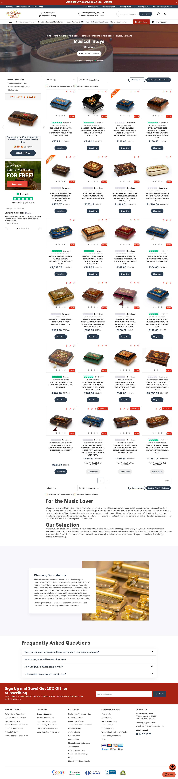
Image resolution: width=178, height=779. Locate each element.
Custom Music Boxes (118, 22)
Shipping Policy (107, 728)
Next (43, 126)
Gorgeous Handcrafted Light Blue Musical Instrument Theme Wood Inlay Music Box (60, 131)
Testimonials (73, 746)
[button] (162, 6)
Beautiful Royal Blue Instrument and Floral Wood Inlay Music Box (157, 258)
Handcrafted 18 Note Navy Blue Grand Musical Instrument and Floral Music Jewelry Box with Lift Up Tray (92, 450)
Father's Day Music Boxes (47, 724)
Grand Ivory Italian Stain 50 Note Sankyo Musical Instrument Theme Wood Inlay (157, 197)
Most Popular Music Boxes (92, 15)
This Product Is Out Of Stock (92, 463)
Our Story (9, 6)
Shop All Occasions (44, 714)
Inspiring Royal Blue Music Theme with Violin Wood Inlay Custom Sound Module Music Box (125, 131)
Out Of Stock (93, 471)
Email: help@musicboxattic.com (150, 725)
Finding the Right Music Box (79, 714)
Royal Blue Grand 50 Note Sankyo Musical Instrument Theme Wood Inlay (60, 260)
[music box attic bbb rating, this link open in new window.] (110, 772)
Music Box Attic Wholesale (79, 761)
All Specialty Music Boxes (15, 714)
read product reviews (89, 53)
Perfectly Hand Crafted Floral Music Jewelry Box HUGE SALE (60, 384)
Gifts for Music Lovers (76, 750)
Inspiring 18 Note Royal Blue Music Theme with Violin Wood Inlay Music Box (157, 323)
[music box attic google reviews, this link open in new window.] (58, 772)
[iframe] (169, 775)
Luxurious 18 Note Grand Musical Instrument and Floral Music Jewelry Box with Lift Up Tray (125, 449)
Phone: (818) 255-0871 (146, 722)
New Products (161, 22)
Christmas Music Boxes (46, 721)
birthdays (50, 536)
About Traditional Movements (80, 724)
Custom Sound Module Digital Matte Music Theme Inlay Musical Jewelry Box (60, 197)
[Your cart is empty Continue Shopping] (165, 14)
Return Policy (106, 717)
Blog (41, 6)
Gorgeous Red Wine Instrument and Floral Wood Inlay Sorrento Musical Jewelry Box (125, 323)
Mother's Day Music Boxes (47, 728)
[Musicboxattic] (140, 734)
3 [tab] (62, 115)
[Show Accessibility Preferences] (172, 767)
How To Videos (74, 735)
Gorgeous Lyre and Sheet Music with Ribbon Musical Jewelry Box (60, 321)
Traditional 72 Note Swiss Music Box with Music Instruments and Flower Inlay (157, 386)
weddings (62, 536)
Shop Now (61, 148)
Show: (49, 79)
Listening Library (137, 79)
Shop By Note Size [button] (90, 6)
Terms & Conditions (109, 721)
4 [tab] (64, 115)
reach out (44, 605)
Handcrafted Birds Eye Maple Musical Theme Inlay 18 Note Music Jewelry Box (92, 260)
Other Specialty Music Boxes (16, 735)
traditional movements (52, 584)
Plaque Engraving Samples (79, 743)
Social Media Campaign (78, 753)
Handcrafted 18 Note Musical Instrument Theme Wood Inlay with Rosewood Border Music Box (157, 133)
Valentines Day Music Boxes (48, 732)
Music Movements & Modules (78, 22)
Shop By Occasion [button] (127, 6)
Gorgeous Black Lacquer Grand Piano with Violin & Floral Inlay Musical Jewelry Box (93, 131)
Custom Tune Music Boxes (158, 79)
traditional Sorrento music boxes (133, 515)
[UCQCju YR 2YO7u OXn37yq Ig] (143, 734)
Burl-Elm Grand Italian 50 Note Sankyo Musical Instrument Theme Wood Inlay (157, 449)
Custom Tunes (49, 12)
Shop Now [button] (23, 153)
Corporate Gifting (48, 15)
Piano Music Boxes (12, 721)
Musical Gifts (73, 739)
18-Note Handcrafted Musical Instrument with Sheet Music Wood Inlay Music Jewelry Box (93, 323)
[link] (23, 118)
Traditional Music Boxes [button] (25, 22)
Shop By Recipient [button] (109, 6)
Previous (2, 126)
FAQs (34, 6)
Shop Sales (142, 22)
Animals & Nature (12, 732)
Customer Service (23, 6)
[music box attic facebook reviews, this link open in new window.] (93, 772)
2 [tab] (59, 115)
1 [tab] (56, 115)
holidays (159, 534)
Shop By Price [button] (143, 6)
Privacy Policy (107, 724)
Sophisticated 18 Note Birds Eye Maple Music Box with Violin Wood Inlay (125, 386)
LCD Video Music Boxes (14, 728)
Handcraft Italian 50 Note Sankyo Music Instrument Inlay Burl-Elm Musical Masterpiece (125, 197)
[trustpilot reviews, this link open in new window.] (75, 772)
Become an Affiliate (76, 721)
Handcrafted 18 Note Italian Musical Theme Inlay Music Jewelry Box (93, 195)
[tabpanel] (61, 103)
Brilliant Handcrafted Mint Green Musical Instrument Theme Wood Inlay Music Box (93, 386)
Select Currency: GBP (161, 6)
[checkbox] (23, 83)
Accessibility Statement (111, 735)
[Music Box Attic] (137, 734)
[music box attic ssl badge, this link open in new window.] (123, 772)
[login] (158, 13)
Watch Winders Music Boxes (16, 724)
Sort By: (82, 79)
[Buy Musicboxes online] (23, 175)
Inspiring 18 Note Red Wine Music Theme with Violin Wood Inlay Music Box (125, 260)
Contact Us (106, 714)
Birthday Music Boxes (45, 717)
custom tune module (43, 592)
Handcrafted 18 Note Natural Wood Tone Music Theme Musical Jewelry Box (61, 449)
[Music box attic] (150, 734)
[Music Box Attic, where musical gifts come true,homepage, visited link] (14, 14)
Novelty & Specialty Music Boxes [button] (50, 22)
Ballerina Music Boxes (99, 22)
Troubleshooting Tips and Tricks (114, 732)
